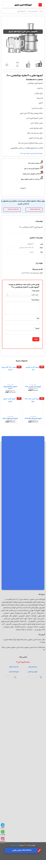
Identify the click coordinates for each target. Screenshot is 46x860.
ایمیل (37, 328)
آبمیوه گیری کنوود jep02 (10, 418)
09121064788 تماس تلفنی (21, 850)
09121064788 (32, 667)
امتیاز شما (35, 291)
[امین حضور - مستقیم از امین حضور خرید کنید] (23, 5)
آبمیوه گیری (21, 11)
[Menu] (40, 5)
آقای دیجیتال (15, 845)
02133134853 (14, 672)
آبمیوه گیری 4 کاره (25, 153)
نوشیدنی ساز (32, 11)
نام (37, 318)
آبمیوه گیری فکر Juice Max (33, 418)
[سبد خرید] (5, 4)
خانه (41, 11)
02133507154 (32, 672)
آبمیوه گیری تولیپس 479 (33, 387)
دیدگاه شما (35, 300)
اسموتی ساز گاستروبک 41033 (10, 387)
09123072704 (13, 667)
